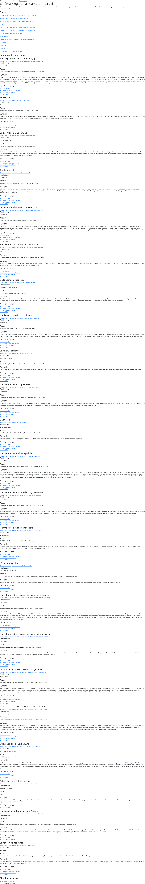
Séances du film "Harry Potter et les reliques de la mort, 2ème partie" (31, 637)
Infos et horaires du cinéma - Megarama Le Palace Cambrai (17, 21)
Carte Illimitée (4, 48)
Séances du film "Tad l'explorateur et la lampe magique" (28, 61)
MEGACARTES (4, 36)
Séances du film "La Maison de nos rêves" (23, 845)
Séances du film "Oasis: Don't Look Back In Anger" (26, 746)
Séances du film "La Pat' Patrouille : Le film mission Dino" (28, 210)
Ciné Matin (3, 42)
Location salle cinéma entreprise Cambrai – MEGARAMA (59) (17, 39)
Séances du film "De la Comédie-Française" (24, 283)
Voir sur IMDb (4, 94)
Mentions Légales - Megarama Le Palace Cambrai (14, 18)
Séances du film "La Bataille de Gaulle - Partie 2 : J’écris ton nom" (30, 709)
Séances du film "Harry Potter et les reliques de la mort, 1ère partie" (31, 598)
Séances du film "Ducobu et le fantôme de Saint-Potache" (28, 814)
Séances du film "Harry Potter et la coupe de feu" (26, 387)
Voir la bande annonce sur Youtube (10, 90)
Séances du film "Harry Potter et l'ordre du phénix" (26, 456)
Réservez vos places (5, 61)
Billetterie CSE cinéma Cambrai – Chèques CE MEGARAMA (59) (17, 30)
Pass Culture (3, 24)
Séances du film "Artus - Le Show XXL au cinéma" (25, 784)
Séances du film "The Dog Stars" (21, 100)
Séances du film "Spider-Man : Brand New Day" (25, 135)
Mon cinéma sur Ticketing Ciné (9, 881)
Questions (3, 45)
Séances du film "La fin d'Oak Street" (22, 353)
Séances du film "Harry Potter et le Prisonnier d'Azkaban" (28, 247)
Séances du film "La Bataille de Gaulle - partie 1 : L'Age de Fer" (29, 672)
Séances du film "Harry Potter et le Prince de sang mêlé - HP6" (29, 495)
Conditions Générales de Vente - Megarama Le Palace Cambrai (18, 15)
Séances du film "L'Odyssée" (20, 422)
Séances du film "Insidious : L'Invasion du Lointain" (26, 318)
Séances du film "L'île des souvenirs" (22, 566)
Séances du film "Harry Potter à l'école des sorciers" (26, 530)
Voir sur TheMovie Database (8, 92)
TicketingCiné (23, 1)
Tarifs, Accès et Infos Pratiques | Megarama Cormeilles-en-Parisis (18, 27)
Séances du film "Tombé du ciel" (21, 173)
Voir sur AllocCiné (5, 88)
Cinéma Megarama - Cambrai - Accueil (11, 33)
